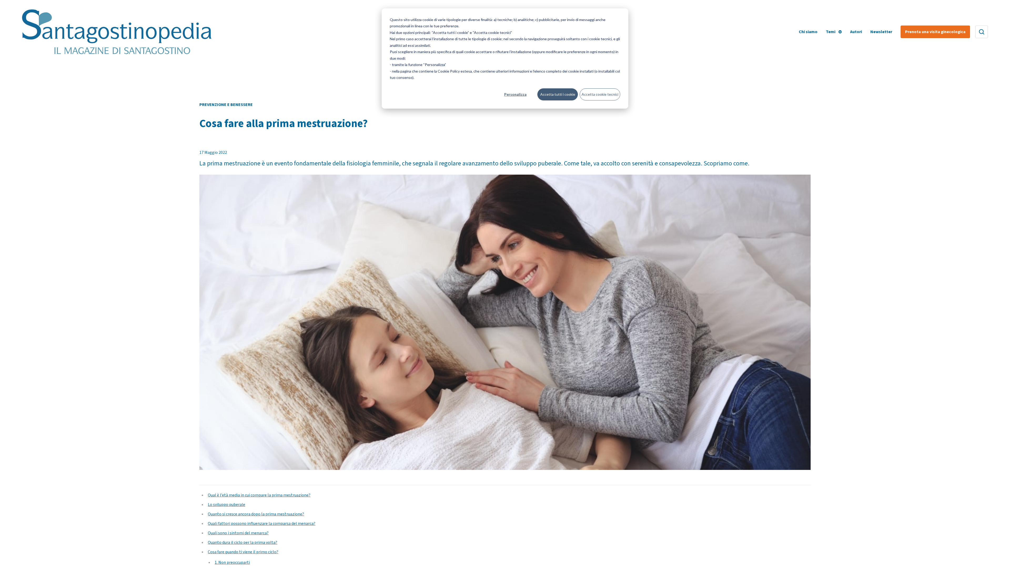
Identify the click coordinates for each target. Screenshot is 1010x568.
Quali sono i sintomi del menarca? (238, 533)
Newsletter (881, 32)
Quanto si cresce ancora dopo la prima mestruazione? (256, 514)
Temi (830, 32)
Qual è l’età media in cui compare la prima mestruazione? (259, 495)
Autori (856, 32)
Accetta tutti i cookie (557, 94)
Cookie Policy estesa (455, 71)
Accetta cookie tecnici (600, 94)
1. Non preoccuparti (232, 562)
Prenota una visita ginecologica (935, 32)
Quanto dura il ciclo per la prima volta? (242, 542)
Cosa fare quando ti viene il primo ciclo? (243, 552)
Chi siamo (808, 32)
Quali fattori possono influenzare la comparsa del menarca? (261, 523)
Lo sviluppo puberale (226, 505)
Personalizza (515, 94)
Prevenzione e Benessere (226, 105)
